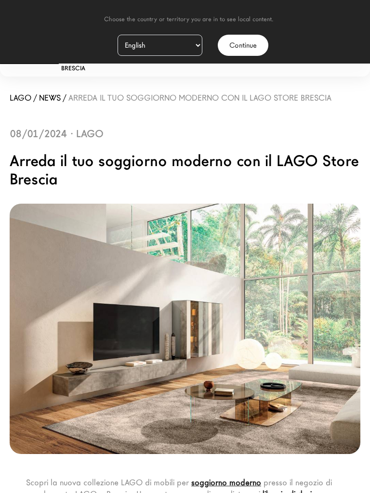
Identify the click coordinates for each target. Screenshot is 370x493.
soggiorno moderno (226, 482)
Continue (243, 45)
